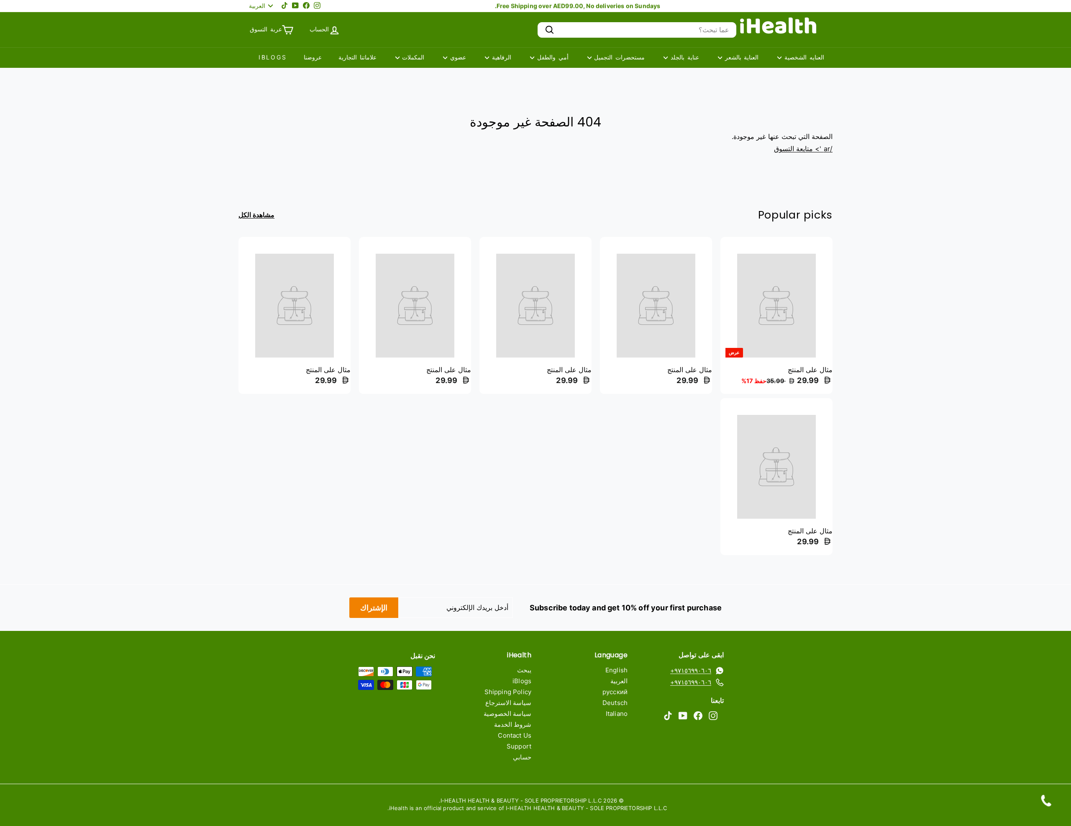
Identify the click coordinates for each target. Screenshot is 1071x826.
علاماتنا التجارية (357, 57)
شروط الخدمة (512, 724)
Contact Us (514, 735)
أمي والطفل (551, 57)
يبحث (524, 670)
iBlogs (273, 57)
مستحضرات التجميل (618, 57)
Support (519, 746)
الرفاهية (500, 57)
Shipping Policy (507, 692)
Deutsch (615, 703)
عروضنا (313, 57)
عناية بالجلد (683, 57)
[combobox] (637, 30)
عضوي (456, 57)
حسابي (522, 757)
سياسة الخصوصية (507, 714)
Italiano (617, 714)
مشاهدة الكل (256, 215)
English (616, 670)
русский (615, 692)
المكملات (412, 57)
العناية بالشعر (740, 57)
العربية (619, 681)
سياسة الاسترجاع (508, 703)
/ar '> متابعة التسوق (803, 148)
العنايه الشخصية (802, 57)
